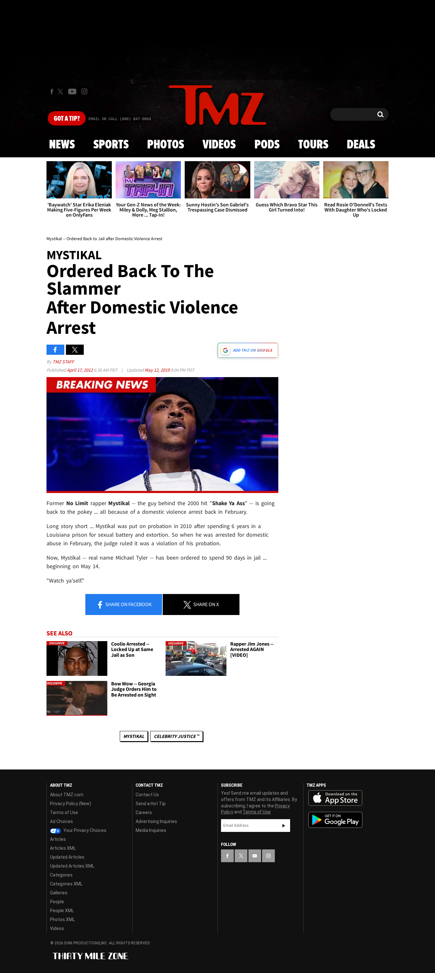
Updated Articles (67, 857)
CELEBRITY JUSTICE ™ (176, 736)
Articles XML (63, 848)
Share (128, 604)
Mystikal (133, 736)
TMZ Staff (63, 362)
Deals (361, 145)
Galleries (59, 892)
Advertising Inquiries (156, 821)
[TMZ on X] (61, 91)
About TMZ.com (66, 794)
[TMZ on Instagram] (84, 91)
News (62, 145)
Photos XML (62, 919)
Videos (219, 145)
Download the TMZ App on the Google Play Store (335, 820)
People (57, 901)
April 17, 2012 (80, 370)
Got (67, 119)
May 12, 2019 (157, 370)
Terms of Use (64, 812)
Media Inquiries (151, 830)
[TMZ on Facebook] (51, 91)
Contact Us (147, 794)
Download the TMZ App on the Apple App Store (335, 798)
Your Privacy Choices (84, 830)
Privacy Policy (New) (70, 803)
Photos (165, 145)
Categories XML (66, 883)
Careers (144, 812)
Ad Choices (61, 821)
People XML (62, 910)
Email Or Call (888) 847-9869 (120, 119)
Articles (58, 839)
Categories (61, 874)
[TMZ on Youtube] (72, 91)
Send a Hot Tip (151, 803)
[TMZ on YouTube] (254, 855)
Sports (111, 145)
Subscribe (283, 825)
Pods (267, 145)
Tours (313, 145)
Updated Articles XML (72, 866)
